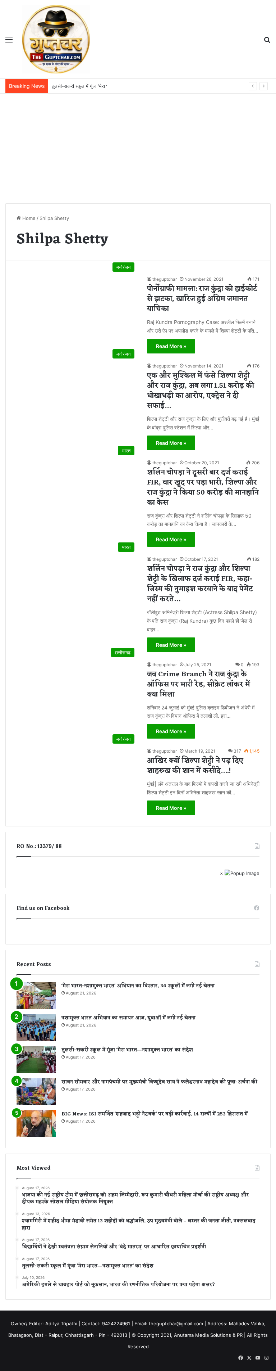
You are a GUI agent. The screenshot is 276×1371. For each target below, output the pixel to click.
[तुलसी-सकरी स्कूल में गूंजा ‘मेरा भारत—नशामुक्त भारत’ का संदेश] (36, 1059)
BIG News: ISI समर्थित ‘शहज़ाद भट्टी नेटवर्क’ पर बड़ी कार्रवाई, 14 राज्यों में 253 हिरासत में (154, 1114)
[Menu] (9, 42)
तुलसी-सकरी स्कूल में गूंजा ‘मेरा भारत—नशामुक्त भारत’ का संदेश (106, 86)
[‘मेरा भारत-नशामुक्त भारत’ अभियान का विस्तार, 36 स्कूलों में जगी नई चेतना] (36, 995)
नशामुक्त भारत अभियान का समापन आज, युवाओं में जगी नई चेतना (128, 1018)
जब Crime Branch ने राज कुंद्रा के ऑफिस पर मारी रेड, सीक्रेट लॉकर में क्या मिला (198, 684)
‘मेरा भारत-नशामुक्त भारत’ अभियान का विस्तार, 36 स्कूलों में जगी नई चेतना (138, 986)
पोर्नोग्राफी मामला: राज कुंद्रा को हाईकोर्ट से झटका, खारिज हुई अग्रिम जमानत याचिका (202, 299)
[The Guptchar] (56, 39)
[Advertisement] (138, 147)
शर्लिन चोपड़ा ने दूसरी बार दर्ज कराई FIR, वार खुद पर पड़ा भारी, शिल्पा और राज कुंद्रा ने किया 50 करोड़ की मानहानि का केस (203, 487)
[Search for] (267, 42)
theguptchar (164, 279)
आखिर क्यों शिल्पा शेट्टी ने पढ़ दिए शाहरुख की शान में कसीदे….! (195, 765)
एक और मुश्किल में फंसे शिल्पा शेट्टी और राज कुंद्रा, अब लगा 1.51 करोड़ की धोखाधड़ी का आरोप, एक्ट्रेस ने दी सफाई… (200, 390)
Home (28, 218)
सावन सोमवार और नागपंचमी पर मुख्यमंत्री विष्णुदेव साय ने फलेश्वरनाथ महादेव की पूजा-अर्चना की (159, 1082)
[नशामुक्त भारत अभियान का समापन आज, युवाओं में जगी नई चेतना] (36, 1027)
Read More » (171, 346)
